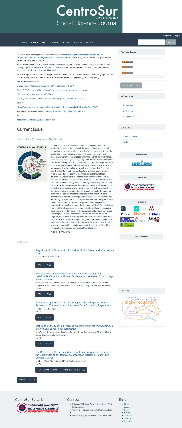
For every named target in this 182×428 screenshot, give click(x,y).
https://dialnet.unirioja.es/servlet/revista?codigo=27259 (49, 86)
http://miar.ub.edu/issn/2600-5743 (37, 94)
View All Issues (26, 379)
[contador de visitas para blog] (142, 163)
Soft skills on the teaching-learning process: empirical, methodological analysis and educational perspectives (74, 327)
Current (54, 42)
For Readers (127, 105)
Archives (66, 42)
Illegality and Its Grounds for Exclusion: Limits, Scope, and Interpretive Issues (74, 252)
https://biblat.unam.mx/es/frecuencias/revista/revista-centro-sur (58, 90)
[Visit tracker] (142, 160)
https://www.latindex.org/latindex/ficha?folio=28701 (62, 98)
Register (167, 35)
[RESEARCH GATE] (141, 208)
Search (171, 42)
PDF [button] (39, 265)
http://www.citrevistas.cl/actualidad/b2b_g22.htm (63, 111)
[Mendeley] (151, 208)
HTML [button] (48, 265)
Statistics (78, 42)
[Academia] (123, 208)
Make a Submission (131, 85)
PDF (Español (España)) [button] (48, 369)
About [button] (34, 42)
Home (24, 42)
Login (177, 35)
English (125, 142)
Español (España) (129, 136)
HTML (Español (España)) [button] (74, 369)
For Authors (127, 111)
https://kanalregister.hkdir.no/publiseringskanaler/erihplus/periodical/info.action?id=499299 (58, 107)
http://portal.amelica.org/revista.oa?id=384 (36, 119)
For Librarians (128, 116)
